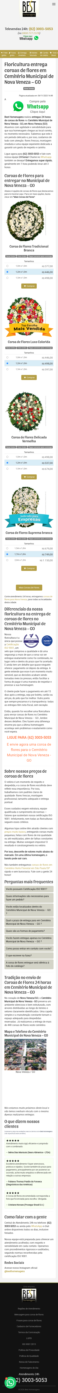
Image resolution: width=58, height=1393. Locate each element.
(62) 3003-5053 (41, 29)
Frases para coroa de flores (29, 1320)
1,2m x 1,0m (21, 271)
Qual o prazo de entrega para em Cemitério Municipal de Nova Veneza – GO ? (28, 922)
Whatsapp (46, 157)
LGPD (29, 1338)
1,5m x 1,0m (21, 277)
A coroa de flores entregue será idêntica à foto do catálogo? (27, 964)
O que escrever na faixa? (19, 955)
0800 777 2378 (30, 33)
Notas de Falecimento (29, 1361)
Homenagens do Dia (29, 1367)
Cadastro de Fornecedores (29, 1326)
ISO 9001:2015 (29, 1344)
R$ (47, 266)
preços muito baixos (15, 831)
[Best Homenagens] (29, 12)
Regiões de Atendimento (29, 1308)
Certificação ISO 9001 (11, 646)
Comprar (30, 286)
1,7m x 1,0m (20, 554)
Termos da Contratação (29, 1332)
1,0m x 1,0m (21, 265)
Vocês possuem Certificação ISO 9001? (26, 889)
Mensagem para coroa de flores (29, 1314)
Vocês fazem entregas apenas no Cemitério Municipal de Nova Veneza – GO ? (28, 939)
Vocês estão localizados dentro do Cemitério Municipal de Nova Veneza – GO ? (28, 910)
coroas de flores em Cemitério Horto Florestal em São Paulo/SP (28, 866)
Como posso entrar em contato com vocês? (28, 948)
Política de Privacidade (29, 1350)
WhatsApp (36, 1226)
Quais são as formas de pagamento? (25, 931)
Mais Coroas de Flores (29, 587)
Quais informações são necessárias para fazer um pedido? (27, 897)
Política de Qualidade (29, 1356)
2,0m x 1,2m (20, 560)
